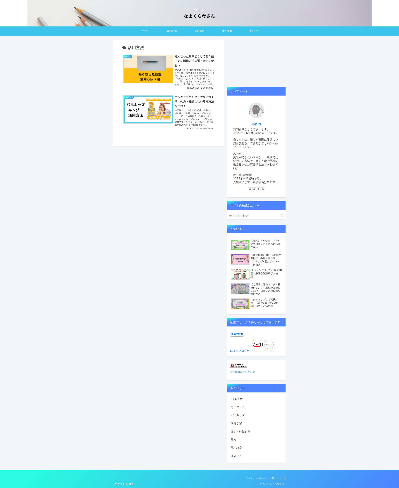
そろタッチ (238, 407)
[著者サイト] (250, 189)
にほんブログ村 (240, 350)
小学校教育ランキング (242, 371)
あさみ (256, 124)
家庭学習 (236, 423)
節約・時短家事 (240, 431)
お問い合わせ (276, 478)
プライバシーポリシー (255, 478)
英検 (233, 439)
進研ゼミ (236, 456)
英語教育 (236, 447)
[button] (282, 215)
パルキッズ (238, 415)
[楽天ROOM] (258, 189)
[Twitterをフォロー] (254, 189)
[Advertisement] (256, 61)
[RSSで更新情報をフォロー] (263, 189)
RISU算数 (237, 399)
